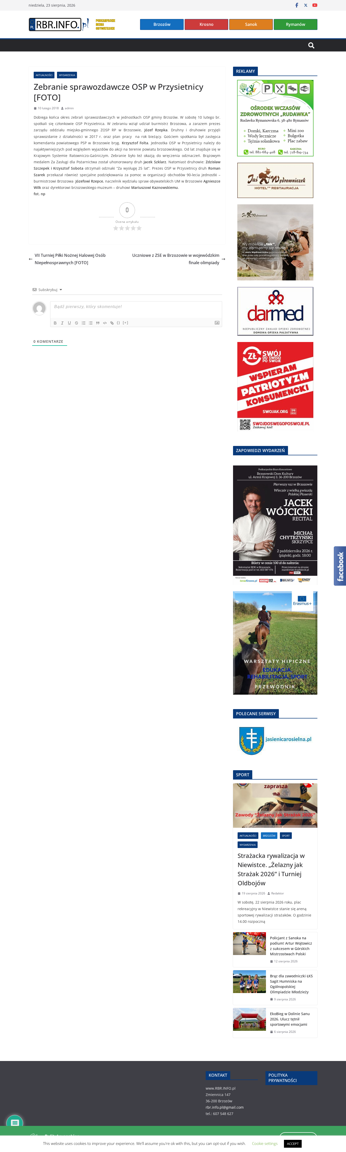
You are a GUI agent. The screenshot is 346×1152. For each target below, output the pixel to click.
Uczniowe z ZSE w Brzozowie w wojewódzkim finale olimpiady (175, 259)
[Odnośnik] (112, 323)
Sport (286, 835)
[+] (125, 323)
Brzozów (161, 24)
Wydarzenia (67, 75)
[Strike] (76, 323)
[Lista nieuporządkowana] (90, 323)
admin (69, 108)
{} (118, 323)
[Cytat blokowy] (97, 323)
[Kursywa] (62, 323)
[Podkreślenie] (69, 323)
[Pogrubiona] (55, 323)
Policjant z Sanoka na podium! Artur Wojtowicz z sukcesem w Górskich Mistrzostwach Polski (291, 945)
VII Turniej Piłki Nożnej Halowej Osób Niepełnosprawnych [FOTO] (70, 259)
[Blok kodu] (104, 323)
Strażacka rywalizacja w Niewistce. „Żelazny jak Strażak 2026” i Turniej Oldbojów (271, 869)
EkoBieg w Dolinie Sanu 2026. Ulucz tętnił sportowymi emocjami (290, 1019)
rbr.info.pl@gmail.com (225, 1107)
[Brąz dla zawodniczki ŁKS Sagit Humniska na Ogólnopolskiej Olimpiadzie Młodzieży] (249, 987)
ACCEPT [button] (293, 1143)
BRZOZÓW (269, 835)
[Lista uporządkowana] (83, 323)
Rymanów (295, 24)
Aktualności (44, 75)
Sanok (251, 24)
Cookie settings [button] (265, 1143)
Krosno (207, 24)
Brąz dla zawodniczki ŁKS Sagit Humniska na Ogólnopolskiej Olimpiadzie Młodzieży (291, 984)
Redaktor (277, 893)
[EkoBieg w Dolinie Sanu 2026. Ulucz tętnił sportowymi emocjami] (249, 1023)
